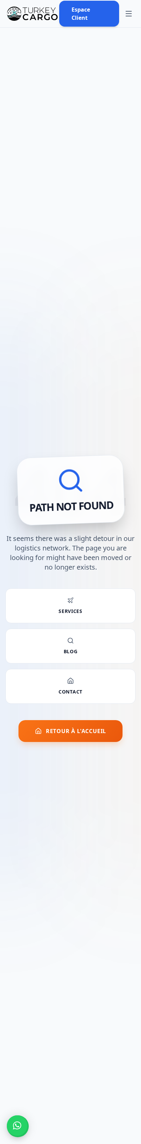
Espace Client (81, 14)
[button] (17, 1125)
